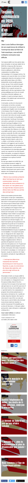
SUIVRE (14, 341)
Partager (5, 480)
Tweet (12, 480)
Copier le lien (21, 480)
